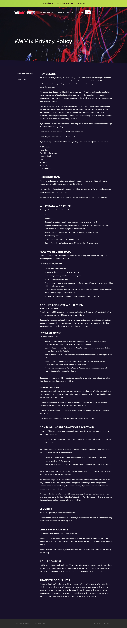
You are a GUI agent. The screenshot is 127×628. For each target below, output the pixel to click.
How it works (46, 12)
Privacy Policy (22, 79)
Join (87, 12)
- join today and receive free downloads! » (63, 3)
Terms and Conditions (25, 73)
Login (80, 12)
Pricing (70, 12)
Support (60, 12)
